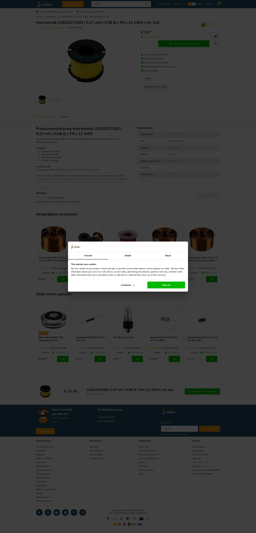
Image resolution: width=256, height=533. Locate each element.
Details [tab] (128, 255)
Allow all (166, 285)
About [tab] (168, 255)
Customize (126, 285)
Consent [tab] (88, 255)
